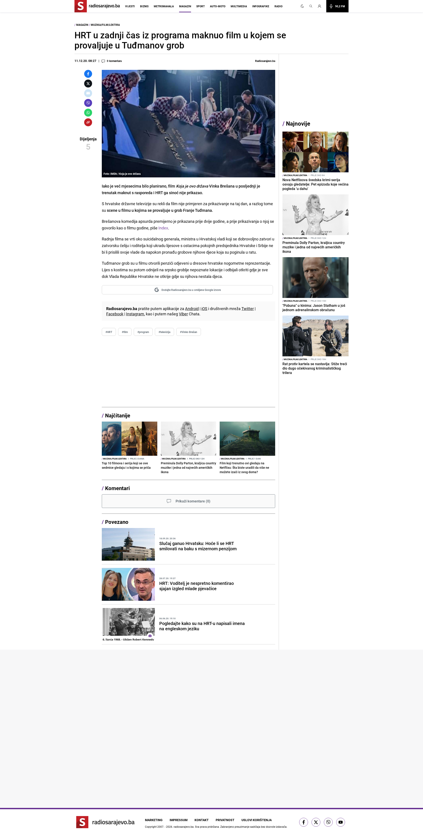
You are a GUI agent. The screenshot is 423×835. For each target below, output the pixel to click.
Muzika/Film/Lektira (105, 24)
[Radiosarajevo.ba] (105, 822)
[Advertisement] (188, 371)
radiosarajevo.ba (184, 826)
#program (143, 332)
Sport (200, 6)
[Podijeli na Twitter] (88, 83)
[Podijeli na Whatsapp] (88, 113)
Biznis (144, 6)
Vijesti (130, 6)
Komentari (117, 488)
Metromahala (164, 6)
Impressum (178, 820)
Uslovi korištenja (256, 820)
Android (192, 308)
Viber (183, 313)
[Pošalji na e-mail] (88, 93)
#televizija (164, 332)
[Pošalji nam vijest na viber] (328, 822)
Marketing (154, 820)
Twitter (247, 308)
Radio (278, 6)
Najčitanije (117, 415)
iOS (204, 308)
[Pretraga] (310, 6)
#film (125, 332)
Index (163, 228)
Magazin (185, 6)
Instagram (135, 313)
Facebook (114, 313)
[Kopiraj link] (88, 122)
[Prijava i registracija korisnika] (320, 6)
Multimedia (239, 6)
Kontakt (202, 820)
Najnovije (298, 123)
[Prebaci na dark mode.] (302, 6)
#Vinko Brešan (188, 332)
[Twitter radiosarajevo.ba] (316, 822)
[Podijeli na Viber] (88, 103)
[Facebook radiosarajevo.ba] (303, 822)
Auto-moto (217, 6)
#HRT (109, 332)
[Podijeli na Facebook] (88, 74)
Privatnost (225, 820)
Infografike (260, 6)
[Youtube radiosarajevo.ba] (340, 822)
